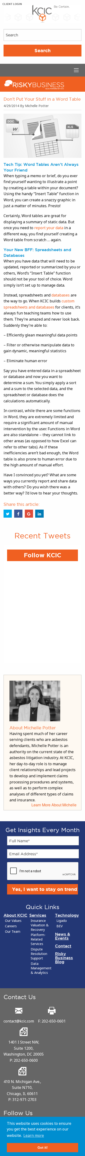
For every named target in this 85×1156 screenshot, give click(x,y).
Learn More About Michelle (53, 805)
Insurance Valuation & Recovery (40, 925)
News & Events (62, 936)
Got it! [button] (43, 1147)
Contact (63, 946)
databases (60, 295)
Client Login (12, 4)
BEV (59, 926)
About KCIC (15, 915)
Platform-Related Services (38, 939)
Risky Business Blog (64, 958)
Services (37, 915)
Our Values (13, 921)
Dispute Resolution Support (39, 953)
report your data (48, 227)
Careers (11, 926)
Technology (67, 915)
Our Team (12, 931)
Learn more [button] (33, 1135)
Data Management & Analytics (41, 968)
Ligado (61, 921)
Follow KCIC (42, 555)
